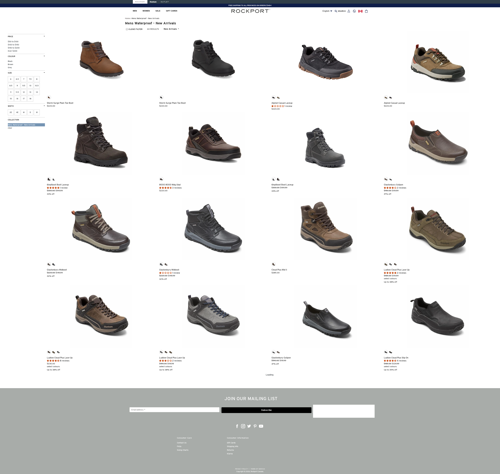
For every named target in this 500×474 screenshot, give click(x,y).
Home (127, 18)
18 (30, 99)
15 (11, 99)
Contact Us (181, 443)
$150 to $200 (14, 48)
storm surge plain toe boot (60, 103)
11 (10, 92)
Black (10, 61)
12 (24, 92)
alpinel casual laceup (281, 103)
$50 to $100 (13, 42)
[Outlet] (165, 2)
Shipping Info (232, 446)
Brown (10, 64)
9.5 (23, 86)
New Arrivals (170, 29)
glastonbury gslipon (393, 184)
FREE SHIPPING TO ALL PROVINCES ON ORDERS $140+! (250, 5)
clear (10, 128)
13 (30, 92)
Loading (269, 375)
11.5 (17, 92)
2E (11, 112)
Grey (10, 67)
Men (135, 11)
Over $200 (12, 51)
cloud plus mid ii (279, 270)
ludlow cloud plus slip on (396, 357)
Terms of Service (258, 469)
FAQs (179, 446)
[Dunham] (153, 2)
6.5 (17, 79)
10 (30, 86)
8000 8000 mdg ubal (170, 184)
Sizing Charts (182, 450)
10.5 (37, 86)
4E (17, 112)
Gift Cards (171, 11)
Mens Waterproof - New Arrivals (21, 125)
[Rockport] (140, 2)
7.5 (30, 79)
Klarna (230, 454)
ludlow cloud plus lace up (397, 270)
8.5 (10, 86)
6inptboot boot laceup (58, 184)
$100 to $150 (13, 45)
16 (17, 99)
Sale (157, 11)
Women (146, 11)
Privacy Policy (241, 469)
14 (37, 92)
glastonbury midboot (57, 270)
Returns (230, 450)
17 (24, 99)
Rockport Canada (257, 471)
